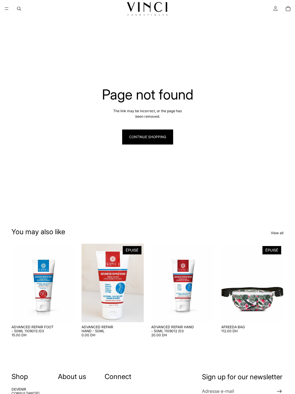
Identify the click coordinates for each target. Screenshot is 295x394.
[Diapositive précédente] (88, 283)
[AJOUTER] (65, 313)
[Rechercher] (19, 8)
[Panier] (288, 8)
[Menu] (6, 8)
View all (277, 233)
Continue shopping (147, 137)
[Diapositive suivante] (137, 283)
